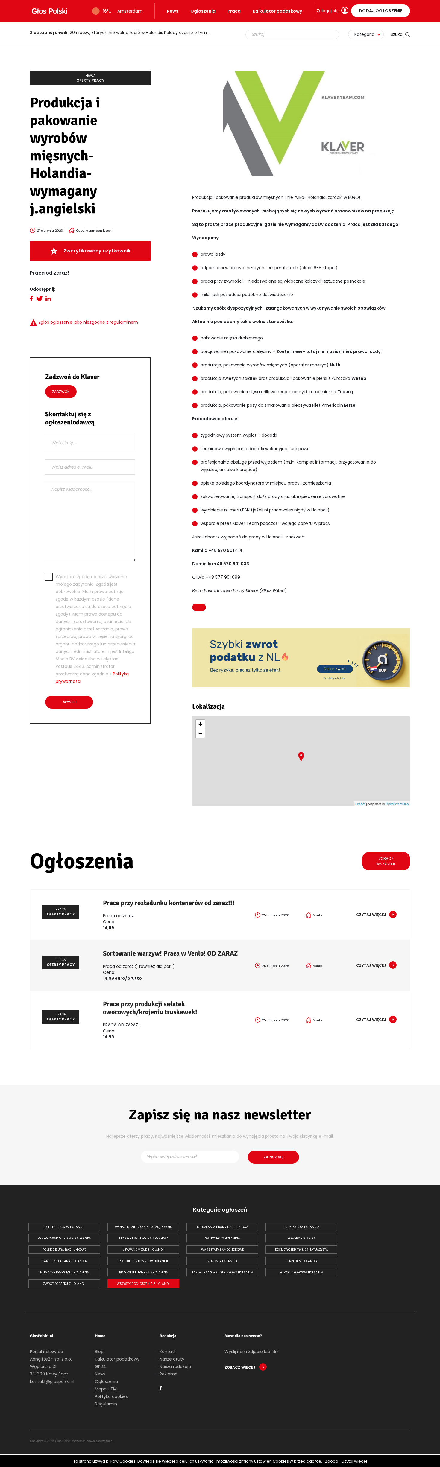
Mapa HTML (107, 1389)
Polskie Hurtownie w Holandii (143, 1261)
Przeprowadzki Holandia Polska (64, 1238)
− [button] (200, 733)
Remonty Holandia (222, 1261)
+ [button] (200, 724)
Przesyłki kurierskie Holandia (143, 1272)
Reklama (168, 1374)
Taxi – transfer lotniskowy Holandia (222, 1272)
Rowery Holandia (301, 1238)
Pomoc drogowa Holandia (301, 1272)
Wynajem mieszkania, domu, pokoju (143, 1227)
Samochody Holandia (222, 1238)
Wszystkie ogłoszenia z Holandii (143, 1284)
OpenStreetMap (397, 803)
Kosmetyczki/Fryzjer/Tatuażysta (301, 1249)
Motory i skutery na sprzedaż (143, 1238)
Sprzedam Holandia (301, 1261)
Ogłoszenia (203, 11)
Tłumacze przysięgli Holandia (64, 1272)
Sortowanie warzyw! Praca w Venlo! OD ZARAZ (170, 953)
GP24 (100, 1366)
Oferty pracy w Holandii (64, 1227)
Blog (99, 1352)
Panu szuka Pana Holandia (64, 1261)
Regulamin (106, 1404)
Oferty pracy (90, 78)
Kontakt (168, 1352)
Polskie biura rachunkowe (64, 1249)
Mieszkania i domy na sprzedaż (222, 1227)
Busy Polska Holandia (301, 1227)
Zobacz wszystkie (386, 861)
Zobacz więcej (240, 1367)
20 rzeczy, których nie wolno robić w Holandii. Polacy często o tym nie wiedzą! (123, 33)
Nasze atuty (172, 1359)
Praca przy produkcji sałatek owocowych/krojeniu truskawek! (150, 1008)
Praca (234, 11)
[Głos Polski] (49, 11)
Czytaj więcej (354, 1461)
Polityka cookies (111, 1396)
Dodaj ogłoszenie (380, 11)
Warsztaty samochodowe (222, 1249)
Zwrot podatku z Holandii (64, 1284)
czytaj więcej (371, 914)
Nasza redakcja (175, 1366)
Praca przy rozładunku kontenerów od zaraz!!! (168, 903)
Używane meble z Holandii (143, 1249)
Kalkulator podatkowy (277, 11)
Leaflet (360, 803)
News (172, 11)
